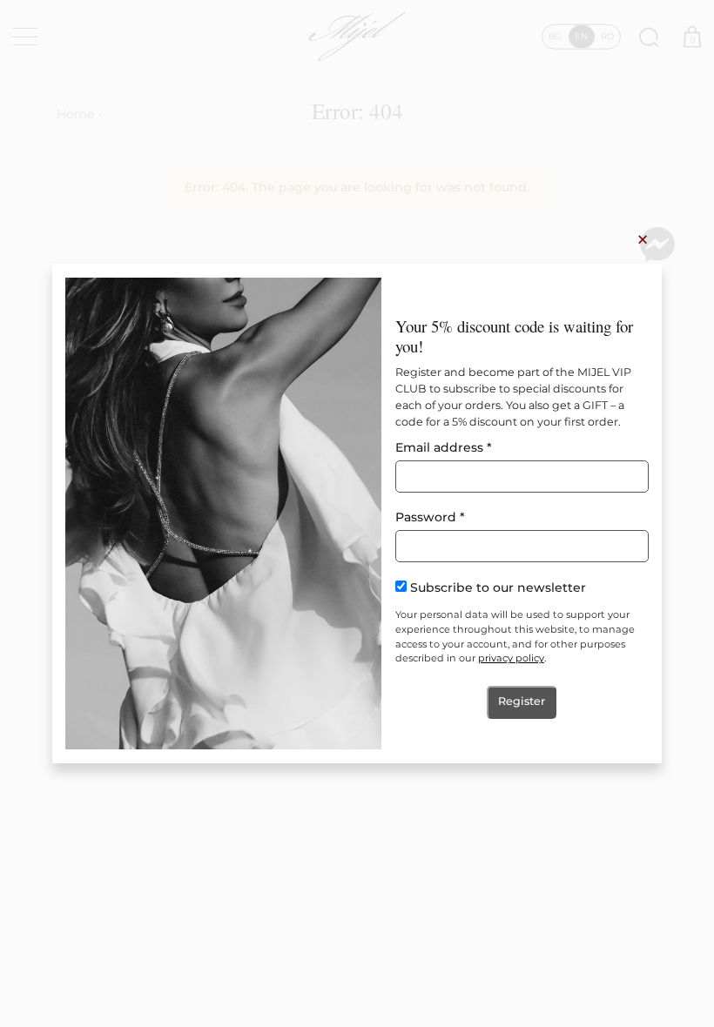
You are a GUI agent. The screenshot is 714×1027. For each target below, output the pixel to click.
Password (430, 517)
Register (521, 701)
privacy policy (511, 658)
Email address (443, 447)
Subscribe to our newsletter (498, 587)
